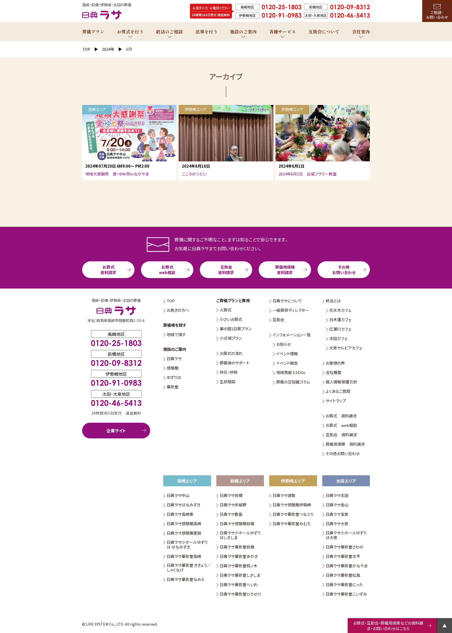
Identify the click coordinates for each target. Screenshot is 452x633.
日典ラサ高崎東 (180, 514)
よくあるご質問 (338, 391)
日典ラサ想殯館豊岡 (184, 533)
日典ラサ (174, 359)
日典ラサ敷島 (231, 514)
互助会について (324, 31)
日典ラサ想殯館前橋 (237, 524)
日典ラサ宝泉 (337, 514)
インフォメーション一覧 (292, 335)
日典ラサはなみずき (183, 505)
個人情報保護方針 (341, 382)
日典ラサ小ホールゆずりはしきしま (240, 535)
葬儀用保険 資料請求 (285, 269)
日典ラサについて (287, 301)
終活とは (333, 301)
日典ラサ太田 (337, 496)
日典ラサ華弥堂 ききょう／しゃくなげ (189, 568)
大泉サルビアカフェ (345, 348)
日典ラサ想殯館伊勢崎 (292, 505)
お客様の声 (335, 363)
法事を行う (206, 31)
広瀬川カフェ (340, 329)
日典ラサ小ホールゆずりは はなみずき (187, 544)
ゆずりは (174, 378)
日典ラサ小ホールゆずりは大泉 (346, 535)
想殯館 (172, 368)
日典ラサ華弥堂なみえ (186, 580)
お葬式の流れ (231, 353)
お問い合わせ (437, 11)
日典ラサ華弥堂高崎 (184, 556)
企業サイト (116, 430)
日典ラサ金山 (337, 505)
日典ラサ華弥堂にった (344, 585)
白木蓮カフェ (340, 320)
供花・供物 (229, 372)
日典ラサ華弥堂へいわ (239, 585)
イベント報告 (287, 363)
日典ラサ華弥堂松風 (343, 575)
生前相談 (227, 382)
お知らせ (283, 344)
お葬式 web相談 (167, 269)
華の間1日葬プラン (236, 329)
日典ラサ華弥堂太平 (343, 556)
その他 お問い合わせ (343, 269)
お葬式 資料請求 (108, 269)
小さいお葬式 (231, 319)
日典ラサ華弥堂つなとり (293, 514)
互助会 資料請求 (226, 269)
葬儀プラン (93, 31)
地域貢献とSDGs (290, 373)
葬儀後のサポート (235, 363)
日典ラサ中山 (178, 496)
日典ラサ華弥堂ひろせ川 (240, 594)
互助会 (278, 320)
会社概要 (333, 373)
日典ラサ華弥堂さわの (344, 547)
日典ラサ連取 (284, 496)
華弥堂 (172, 387)
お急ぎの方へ (178, 310)
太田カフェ (338, 339)
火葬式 (225, 310)
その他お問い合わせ (343, 454)
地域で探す (176, 334)
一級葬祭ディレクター (291, 310)
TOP (171, 301)
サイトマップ (336, 401)
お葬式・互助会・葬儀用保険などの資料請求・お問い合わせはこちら (388, 625)
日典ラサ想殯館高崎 (184, 524)
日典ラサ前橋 (231, 496)
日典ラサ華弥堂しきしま (240, 575)
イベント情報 (287, 354)
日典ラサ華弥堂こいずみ (346, 594)
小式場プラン (231, 338)
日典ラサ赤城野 (233, 505)
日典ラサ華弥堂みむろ (291, 524)
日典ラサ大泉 (337, 524)
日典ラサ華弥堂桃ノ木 (238, 566)
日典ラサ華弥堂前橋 (237, 547)
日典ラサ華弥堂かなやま (347, 566)
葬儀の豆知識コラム (293, 382)
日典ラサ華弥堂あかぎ (239, 556)
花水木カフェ (340, 310)
